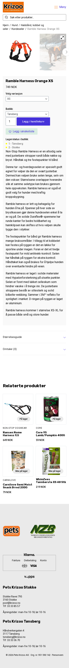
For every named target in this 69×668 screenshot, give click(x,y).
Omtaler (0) (10, 349)
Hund (15, 25)
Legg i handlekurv (33, 121)
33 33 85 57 (13, 606)
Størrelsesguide (12, 337)
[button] (22, 131)
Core (39, 428)
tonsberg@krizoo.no (14, 637)
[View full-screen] (62, 37)
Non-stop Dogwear (15, 428)
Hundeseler (18, 28)
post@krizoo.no (11, 602)
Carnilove (9, 480)
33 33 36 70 (13, 640)
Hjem (6, 25)
